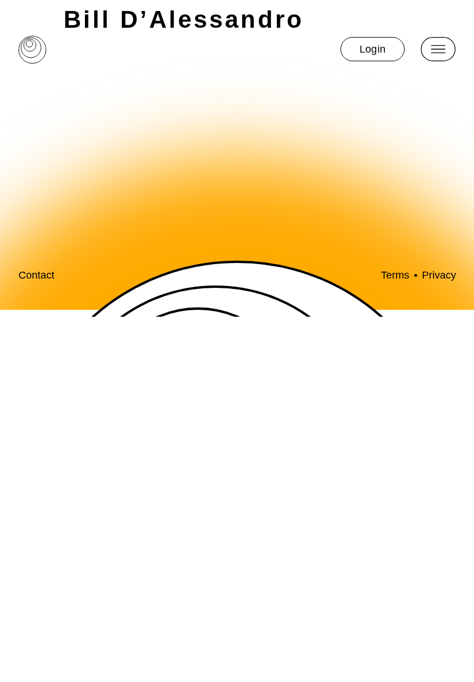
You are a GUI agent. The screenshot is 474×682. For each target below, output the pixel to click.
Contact (36, 275)
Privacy (439, 275)
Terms (395, 275)
